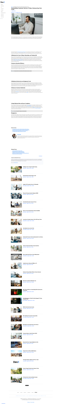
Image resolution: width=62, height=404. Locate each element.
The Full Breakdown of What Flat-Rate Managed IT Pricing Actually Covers (32, 299)
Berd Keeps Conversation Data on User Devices (30, 324)
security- (34, 107)
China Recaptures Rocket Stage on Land (29, 175)
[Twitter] (36, 392)
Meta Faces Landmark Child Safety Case (29, 280)
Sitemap (28, 402)
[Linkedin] (35, 392)
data (27, 92)
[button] (27, 385)
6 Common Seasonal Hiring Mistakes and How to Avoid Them (20, 130)
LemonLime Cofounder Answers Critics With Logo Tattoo (32, 219)
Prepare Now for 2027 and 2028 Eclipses (29, 350)
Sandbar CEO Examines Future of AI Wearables (30, 184)
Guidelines (28, 392)
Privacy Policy (32, 402)
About (18, 392)
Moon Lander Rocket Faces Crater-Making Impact (31, 254)
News (2, 4)
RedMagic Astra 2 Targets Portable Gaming (30, 166)
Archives (2, 16)
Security (2, 14)
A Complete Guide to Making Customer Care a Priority (19, 131)
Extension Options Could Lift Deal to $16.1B (30, 333)
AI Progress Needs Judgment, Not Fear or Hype (30, 359)
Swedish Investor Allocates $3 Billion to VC (30, 263)
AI (1, 7)
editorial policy (16, 162)
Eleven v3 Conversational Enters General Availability (31, 210)
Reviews (2, 15)
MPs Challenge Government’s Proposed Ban (30, 315)
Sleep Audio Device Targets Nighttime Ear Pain (30, 342)
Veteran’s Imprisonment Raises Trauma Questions (31, 245)
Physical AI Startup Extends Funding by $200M (30, 193)
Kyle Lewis (19, 134)
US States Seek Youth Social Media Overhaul (30, 377)
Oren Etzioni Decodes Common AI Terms (29, 201)
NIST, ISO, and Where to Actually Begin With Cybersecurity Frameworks (32, 290)
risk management (29, 105)
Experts (33, 392)
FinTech (2, 8)
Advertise (25, 392)
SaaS (2, 11)
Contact (21, 392)
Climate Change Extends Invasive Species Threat (31, 368)
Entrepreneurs (3, 12)
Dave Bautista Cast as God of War (28, 228)
